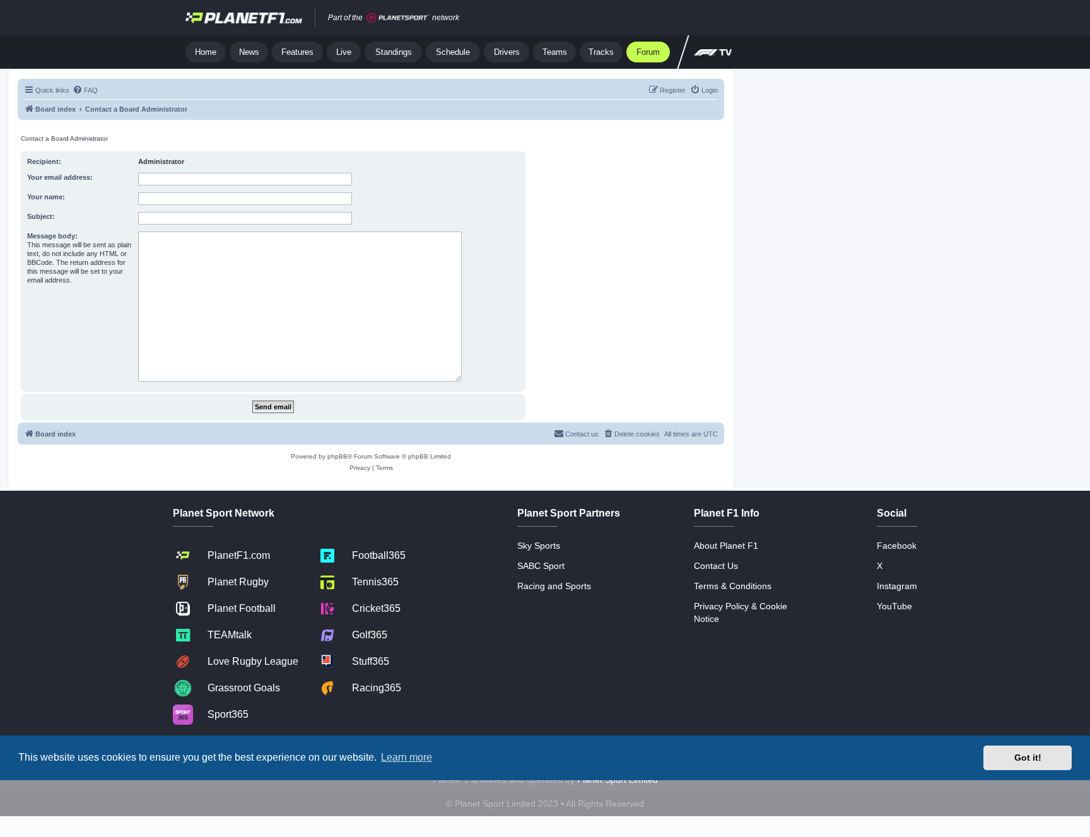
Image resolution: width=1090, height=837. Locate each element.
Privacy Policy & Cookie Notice (740, 612)
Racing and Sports (554, 586)
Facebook (897, 546)
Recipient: (44, 161)
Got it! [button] (1027, 757)
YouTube (894, 606)
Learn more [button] (406, 757)
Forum (648, 52)
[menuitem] (85, 90)
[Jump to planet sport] (398, 18)
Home (205, 52)
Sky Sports (538, 546)
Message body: (52, 236)
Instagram (897, 586)
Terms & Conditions (732, 586)
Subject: (41, 216)
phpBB (337, 456)
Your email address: (60, 177)
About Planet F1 (726, 546)
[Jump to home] (243, 17)
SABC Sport (541, 566)
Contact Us (716, 566)
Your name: (46, 197)
